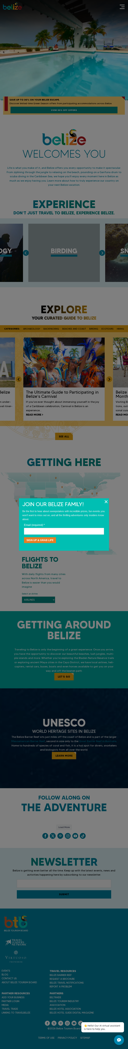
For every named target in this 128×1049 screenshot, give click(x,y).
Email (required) (34, 525)
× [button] (106, 501)
